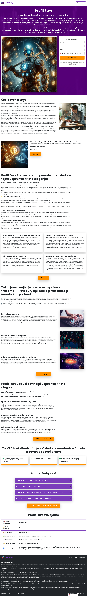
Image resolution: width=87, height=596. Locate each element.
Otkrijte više (43, 374)
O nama (70, 557)
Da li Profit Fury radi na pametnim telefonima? (32, 480)
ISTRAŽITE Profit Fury (43, 439)
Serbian (72, 595)
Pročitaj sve (33, 150)
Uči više (35, 154)
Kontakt (73, 3)
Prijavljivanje (81, 3)
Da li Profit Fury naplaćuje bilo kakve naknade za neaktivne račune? (39, 492)
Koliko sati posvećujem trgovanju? (28, 486)
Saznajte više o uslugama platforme (43, 505)
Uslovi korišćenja (70, 593)
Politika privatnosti (80, 593)
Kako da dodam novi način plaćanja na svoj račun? (34, 498)
